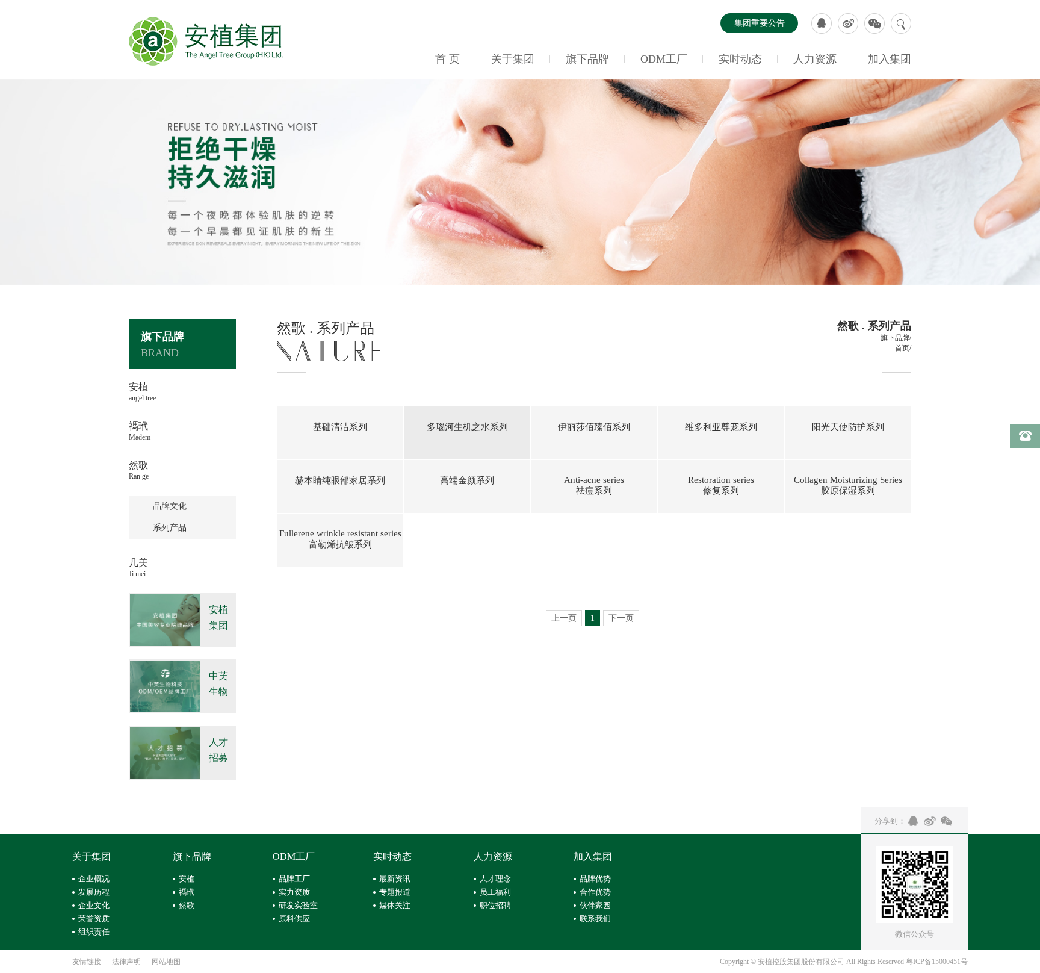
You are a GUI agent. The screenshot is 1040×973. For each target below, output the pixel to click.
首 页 (447, 59)
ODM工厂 (663, 59)
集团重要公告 (759, 23)
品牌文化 (170, 506)
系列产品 (170, 527)
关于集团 (512, 59)
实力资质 (294, 892)
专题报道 (394, 892)
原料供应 (294, 918)
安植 (186, 878)
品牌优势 (595, 878)
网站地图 (166, 961)
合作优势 (595, 892)
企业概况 (94, 878)
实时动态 (740, 59)
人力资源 (815, 59)
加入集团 (889, 59)
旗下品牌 (587, 59)
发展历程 (94, 892)
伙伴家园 (595, 905)
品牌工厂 (294, 878)
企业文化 (94, 905)
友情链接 (86, 961)
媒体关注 (394, 905)
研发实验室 (298, 905)
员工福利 (495, 892)
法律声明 (126, 961)
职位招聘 (495, 905)
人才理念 (495, 878)
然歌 (186, 905)
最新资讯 (394, 878)
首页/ (903, 348)
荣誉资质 (94, 918)
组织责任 (94, 931)
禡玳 (186, 892)
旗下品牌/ (896, 338)
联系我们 (595, 918)
